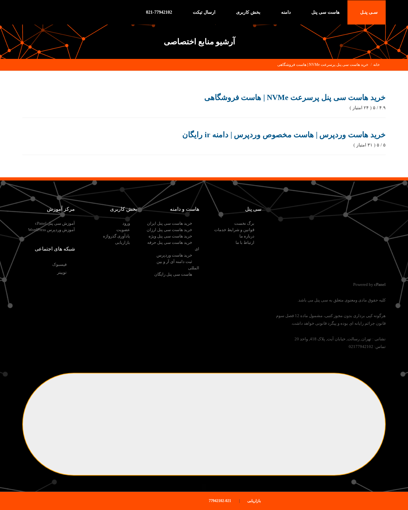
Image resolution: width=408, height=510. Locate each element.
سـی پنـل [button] (368, 12)
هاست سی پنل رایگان (173, 274)
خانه (376, 64)
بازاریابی (122, 242)
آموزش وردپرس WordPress (51, 229)
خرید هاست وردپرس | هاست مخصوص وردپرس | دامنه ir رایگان (284, 135)
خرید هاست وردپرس (174, 255)
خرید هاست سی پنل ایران (169, 223)
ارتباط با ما (245, 242)
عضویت (123, 229)
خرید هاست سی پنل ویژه (170, 236)
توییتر (62, 272)
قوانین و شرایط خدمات (234, 229)
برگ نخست (244, 223)
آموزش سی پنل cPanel (55, 223)
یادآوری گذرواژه (116, 236)
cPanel (380, 284)
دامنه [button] (285, 12)
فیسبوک (59, 264)
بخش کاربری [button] (247, 12)
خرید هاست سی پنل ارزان (169, 229)
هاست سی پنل (324, 12)
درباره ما (246, 236)
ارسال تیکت (204, 12)
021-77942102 (159, 12)
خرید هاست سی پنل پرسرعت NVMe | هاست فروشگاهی (322, 64)
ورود (126, 223)
